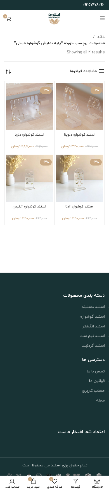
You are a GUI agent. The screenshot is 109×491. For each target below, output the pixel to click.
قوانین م (97, 381)
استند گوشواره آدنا (79, 206)
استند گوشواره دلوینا (79, 134)
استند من (52, 465)
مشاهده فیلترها (83, 71)
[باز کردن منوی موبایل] (102, 18)
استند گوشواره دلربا (29, 134)
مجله (100, 400)
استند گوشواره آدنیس (29, 206)
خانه (100, 37)
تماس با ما (96, 371)
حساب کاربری (93, 390)
